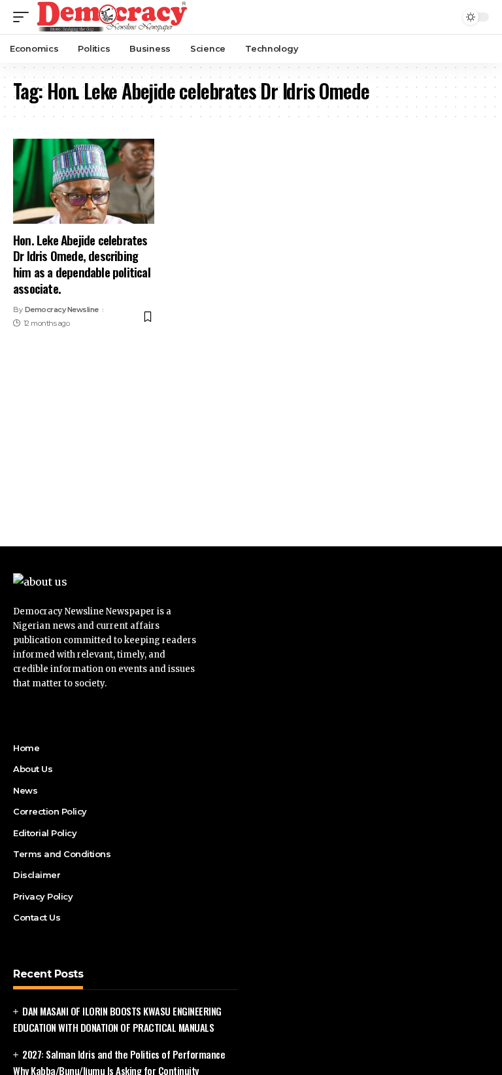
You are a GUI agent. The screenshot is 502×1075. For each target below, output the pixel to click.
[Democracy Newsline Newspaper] (112, 17)
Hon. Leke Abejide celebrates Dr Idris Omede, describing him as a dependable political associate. (81, 263)
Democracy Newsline (62, 309)
